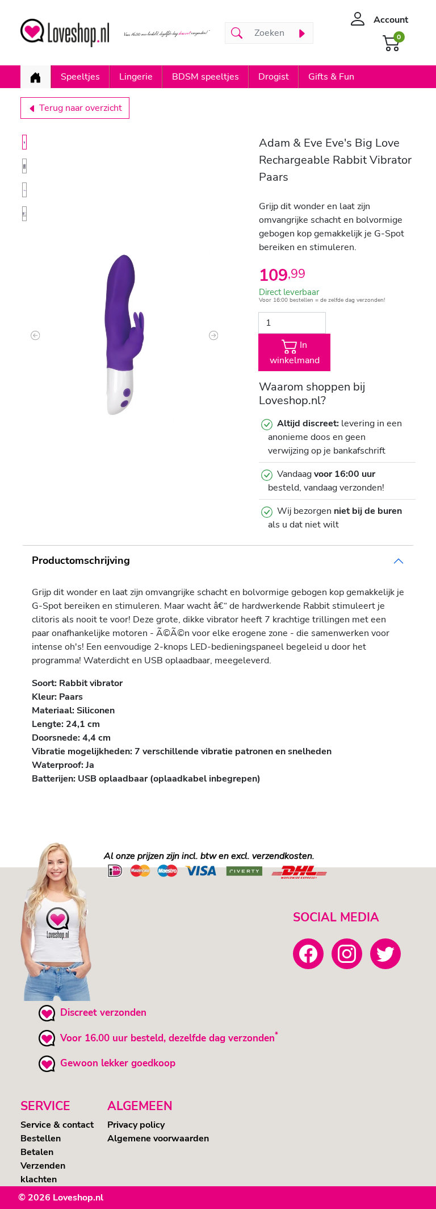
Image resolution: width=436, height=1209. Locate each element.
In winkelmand (295, 353)
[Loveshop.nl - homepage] (64, 33)
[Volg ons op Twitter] (385, 953)
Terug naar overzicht (79, 108)
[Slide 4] (24, 213)
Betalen (36, 1152)
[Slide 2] (24, 166)
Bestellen (40, 1138)
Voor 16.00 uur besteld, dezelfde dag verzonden (167, 1038)
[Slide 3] (24, 189)
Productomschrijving (81, 560)
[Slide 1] (24, 142)
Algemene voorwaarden (158, 1138)
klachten (38, 1179)
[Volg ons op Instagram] (347, 953)
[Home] (35, 76)
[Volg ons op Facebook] (308, 953)
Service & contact (57, 1125)
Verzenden (42, 1166)
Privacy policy (136, 1125)
